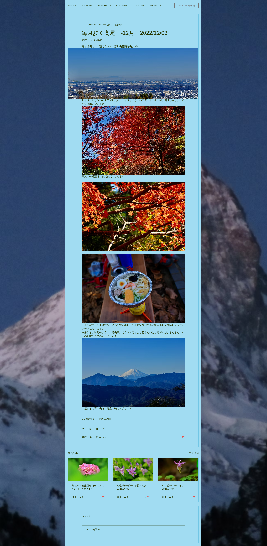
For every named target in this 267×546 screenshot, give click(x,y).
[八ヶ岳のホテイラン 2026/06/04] (178, 469)
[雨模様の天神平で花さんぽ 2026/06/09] (133, 469)
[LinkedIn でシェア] (96, 428)
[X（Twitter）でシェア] (90, 428)
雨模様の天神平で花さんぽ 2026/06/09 (133, 487)
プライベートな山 (104, 6)
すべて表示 (194, 453)
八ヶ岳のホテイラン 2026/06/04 (174, 487)
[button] (167, 5)
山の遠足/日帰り (122, 6)
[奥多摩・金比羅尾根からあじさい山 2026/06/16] (88, 469)
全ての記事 (72, 6)
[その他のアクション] (183, 24)
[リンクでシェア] (103, 428)
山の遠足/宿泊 (139, 6)
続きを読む (154, 6)
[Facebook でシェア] (83, 428)
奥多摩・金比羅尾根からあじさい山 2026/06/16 (87, 487)
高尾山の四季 (87, 6)
